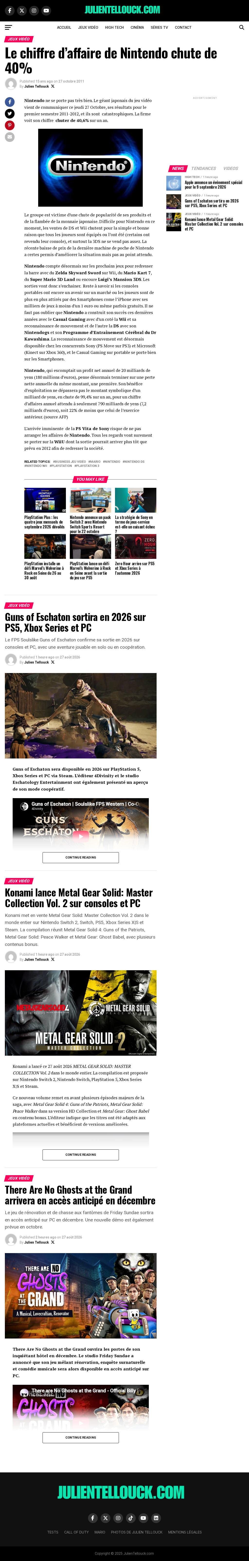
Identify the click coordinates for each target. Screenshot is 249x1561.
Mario (95, 461)
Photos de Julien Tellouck (136, 1532)
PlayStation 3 (87, 466)
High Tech (114, 27)
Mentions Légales (185, 1532)
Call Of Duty (76, 1532)
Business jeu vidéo (70, 461)
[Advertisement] (205, 130)
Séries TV (159, 27)
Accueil (64, 27)
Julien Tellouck (36, 86)
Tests (52, 1532)
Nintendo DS (134, 461)
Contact (183, 27)
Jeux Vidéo (88, 27)
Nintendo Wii (36, 466)
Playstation (62, 466)
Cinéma (137, 27)
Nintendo (112, 461)
